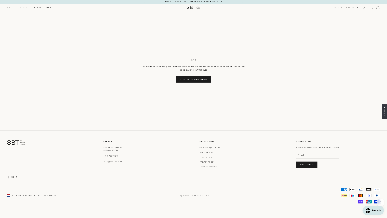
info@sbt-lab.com (112, 162)
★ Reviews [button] (384, 111)
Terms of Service (208, 167)
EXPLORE (23, 7)
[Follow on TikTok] (16, 177)
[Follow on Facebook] (8, 177)
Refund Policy (207, 152)
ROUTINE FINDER (43, 7)
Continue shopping (193, 79)
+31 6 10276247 (110, 156)
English (350, 7)
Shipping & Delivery (210, 148)
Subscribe (306, 165)
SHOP (10, 7)
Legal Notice (206, 157)
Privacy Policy (207, 162)
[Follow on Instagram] (12, 177)
